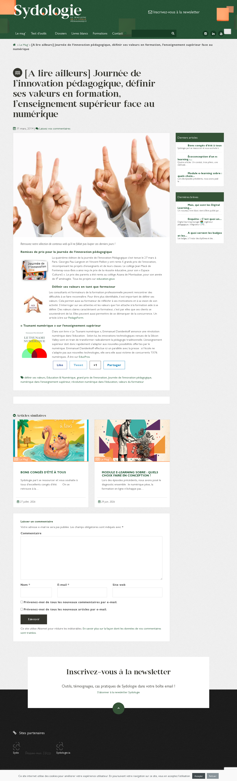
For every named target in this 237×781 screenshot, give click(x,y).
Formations (100, 33)
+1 (95, 365)
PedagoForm (75, 317)
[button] (173, 33)
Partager (114, 365)
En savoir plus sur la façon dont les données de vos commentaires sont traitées (91, 630)
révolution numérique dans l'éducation (94, 381)
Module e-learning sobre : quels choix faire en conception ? (130, 474)
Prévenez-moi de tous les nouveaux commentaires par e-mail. (70, 602)
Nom (25, 585)
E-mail (63, 585)
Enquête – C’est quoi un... (205, 219)
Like (60, 365)
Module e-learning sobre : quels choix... (200, 174)
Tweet (78, 365)
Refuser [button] (212, 776)
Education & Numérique (61, 377)
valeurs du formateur (131, 381)
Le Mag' (23, 44)
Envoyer (34, 619)
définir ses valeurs (34, 377)
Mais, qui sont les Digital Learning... (199, 206)
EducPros (84, 356)
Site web (119, 585)
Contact (118, 33)
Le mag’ (20, 33)
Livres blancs (79, 33)
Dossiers (61, 33)
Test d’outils (39, 33)
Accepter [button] (198, 776)
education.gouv (106, 278)
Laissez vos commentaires (54, 128)
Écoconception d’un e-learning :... (198, 157)
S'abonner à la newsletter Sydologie (118, 692)
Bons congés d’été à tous (43, 472)
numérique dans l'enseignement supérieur (45, 381)
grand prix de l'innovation (92, 377)
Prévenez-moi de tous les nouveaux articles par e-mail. (65, 609)
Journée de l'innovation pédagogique (129, 377)
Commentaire (31, 533)
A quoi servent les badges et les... (200, 234)
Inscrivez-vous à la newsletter (176, 11)
